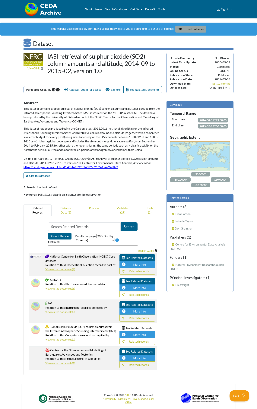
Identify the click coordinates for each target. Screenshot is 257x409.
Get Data (136, 9)
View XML (34, 68)
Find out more (195, 29)
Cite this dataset (39, 175)
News (98, 9)
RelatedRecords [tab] (37, 210)
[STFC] (200, 398)
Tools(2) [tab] (149, 210)
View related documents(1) (60, 269)
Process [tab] (94, 208)
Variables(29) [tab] (122, 210)
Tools (161, 9)
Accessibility (109, 398)
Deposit (150, 9)
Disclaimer (124, 398)
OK (180, 29)
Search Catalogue (116, 9)
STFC (128, 395)
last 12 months (221, 83)
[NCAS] (57, 398)
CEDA (128, 402)
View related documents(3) (60, 288)
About (88, 9)
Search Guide (146, 250)
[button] (82, 89)
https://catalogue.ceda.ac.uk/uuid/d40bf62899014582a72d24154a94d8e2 (71, 167)
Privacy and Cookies (143, 398)
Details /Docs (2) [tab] (65, 210)
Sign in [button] (225, 9)
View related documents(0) (60, 311)
